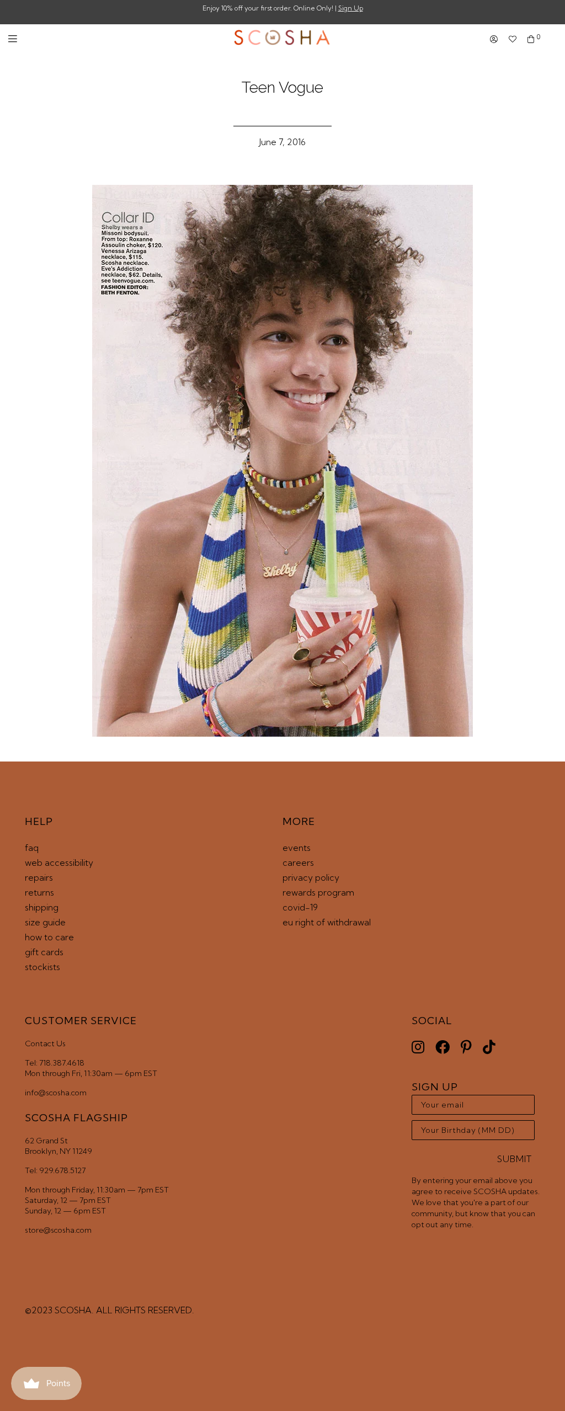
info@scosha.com (56, 1093)
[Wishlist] (512, 39)
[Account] (494, 39)
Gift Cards (44, 951)
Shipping (41, 907)
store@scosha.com (58, 1230)
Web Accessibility (59, 862)
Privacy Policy (310, 877)
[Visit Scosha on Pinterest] (466, 1047)
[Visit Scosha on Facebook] (442, 1047)
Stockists (42, 966)
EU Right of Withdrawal (326, 922)
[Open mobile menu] (12, 39)
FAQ (32, 847)
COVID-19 (300, 907)
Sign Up (350, 8)
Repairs (39, 877)
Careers (298, 862)
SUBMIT (514, 1158)
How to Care (49, 937)
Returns (39, 892)
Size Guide (45, 922)
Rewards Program (318, 892)
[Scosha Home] (282, 38)
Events (296, 847)
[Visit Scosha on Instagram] (418, 1047)
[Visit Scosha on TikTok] (489, 1047)
